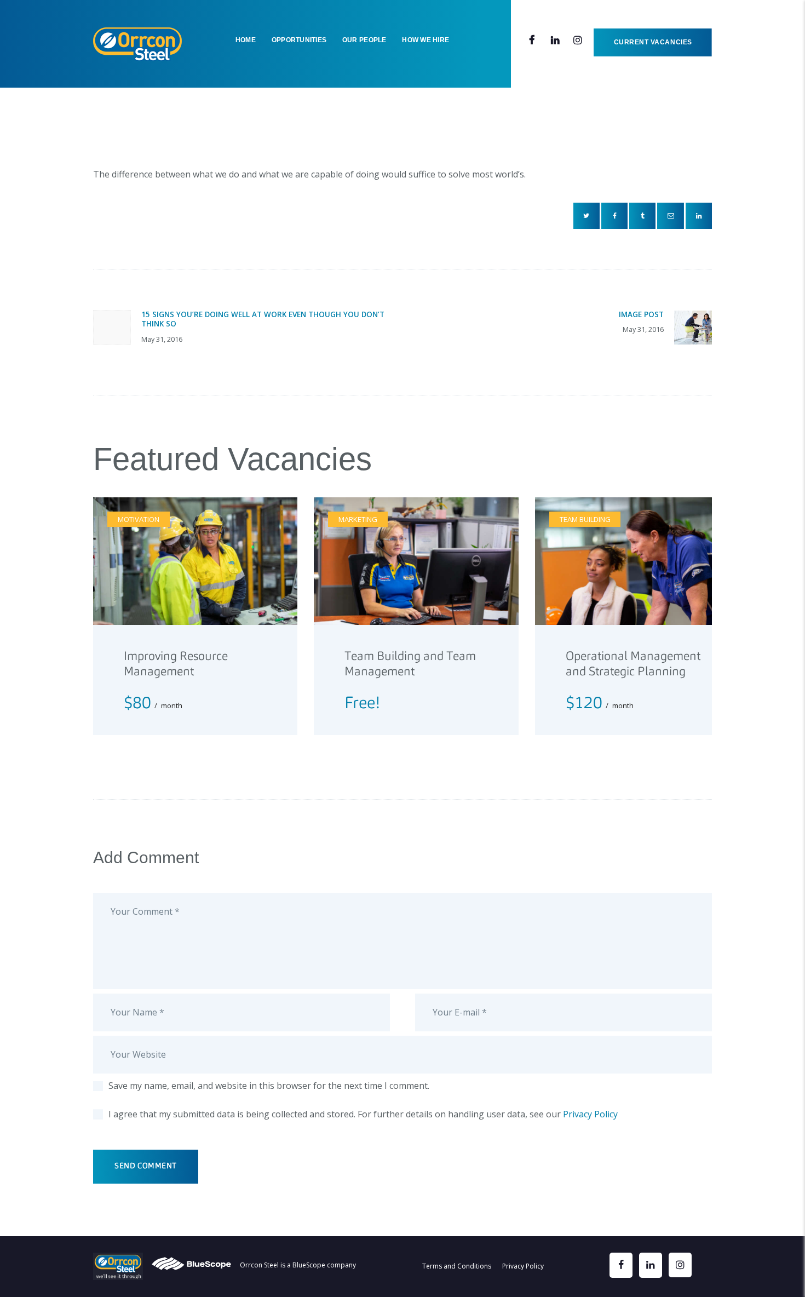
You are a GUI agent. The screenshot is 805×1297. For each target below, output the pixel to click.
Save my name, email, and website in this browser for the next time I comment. (268, 1086)
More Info (159, 698)
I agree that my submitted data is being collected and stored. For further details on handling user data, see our (363, 1114)
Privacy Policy (590, 1114)
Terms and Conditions (456, 1266)
